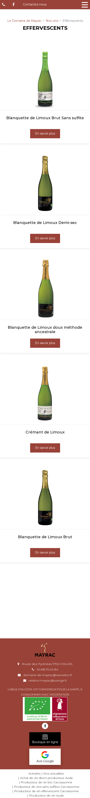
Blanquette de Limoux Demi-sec (45, 223)
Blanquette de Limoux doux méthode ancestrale (45, 329)
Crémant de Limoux (45, 432)
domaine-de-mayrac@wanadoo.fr (47, 675)
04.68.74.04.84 (47, 669)
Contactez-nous (34, 4)
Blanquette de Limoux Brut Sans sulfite (45, 118)
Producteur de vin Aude (46, 795)
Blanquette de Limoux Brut (45, 537)
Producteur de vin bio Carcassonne (46, 782)
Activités (34, 773)
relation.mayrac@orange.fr (47, 680)
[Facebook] (13, 4)
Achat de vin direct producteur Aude (46, 778)
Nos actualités (53, 773)
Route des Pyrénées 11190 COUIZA (46, 664)
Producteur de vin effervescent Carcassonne (46, 791)
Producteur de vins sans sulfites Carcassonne (46, 787)
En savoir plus (45, 134)
